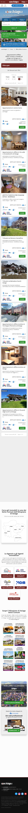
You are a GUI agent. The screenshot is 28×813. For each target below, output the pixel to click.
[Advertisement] (14, 453)
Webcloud (6, 805)
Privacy (10, 805)
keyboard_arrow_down (8, 79)
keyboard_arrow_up (7, 79)
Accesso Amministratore (6, 807)
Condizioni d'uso (16, 805)
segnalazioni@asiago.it (21, 801)
